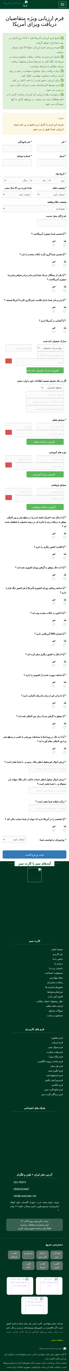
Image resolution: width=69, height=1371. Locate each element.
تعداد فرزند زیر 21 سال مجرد (18, 187)
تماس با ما (58, 958)
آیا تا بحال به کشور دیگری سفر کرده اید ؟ (45, 654)
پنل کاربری (58, 954)
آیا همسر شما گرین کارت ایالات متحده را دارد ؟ (43, 254)
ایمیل (62, 156)
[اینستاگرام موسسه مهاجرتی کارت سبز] (34, 1119)
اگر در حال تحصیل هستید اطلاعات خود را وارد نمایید (41, 380)
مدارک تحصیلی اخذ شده (54, 341)
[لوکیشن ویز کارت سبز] (12, 1214)
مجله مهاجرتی (56, 977)
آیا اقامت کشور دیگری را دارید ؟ (50, 546)
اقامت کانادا (28, 1265)
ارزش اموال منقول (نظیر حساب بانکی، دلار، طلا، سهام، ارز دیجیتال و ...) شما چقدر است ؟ (37, 781)
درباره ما (58, 963)
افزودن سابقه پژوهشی (44, 507)
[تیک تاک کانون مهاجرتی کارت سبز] (25, 1161)
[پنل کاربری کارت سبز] (19, 6)
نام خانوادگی (25, 142)
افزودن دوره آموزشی (44, 474)
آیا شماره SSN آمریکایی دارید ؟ (50, 633)
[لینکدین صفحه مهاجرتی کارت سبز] (43, 1150)
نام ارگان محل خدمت (56, 216)
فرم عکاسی (57, 1084)
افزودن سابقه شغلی (44, 441)
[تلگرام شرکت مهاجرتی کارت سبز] (34, 1129)
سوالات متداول (55, 1010)
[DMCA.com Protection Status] (52, 1349)
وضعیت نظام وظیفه (56, 201)
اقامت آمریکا (42, 1265)
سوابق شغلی (59, 419)
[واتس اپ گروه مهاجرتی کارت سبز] (43, 1140)
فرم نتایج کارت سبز (53, 1089)
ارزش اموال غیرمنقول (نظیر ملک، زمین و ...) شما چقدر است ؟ (35, 761)
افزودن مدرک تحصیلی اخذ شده (43, 370)
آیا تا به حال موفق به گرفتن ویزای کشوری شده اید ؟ (40, 567)
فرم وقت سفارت (55, 1051)
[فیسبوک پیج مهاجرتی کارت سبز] (34, 1161)
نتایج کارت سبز (57, 1255)
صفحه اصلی (57, 949)
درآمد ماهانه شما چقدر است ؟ (51, 801)
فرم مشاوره (57, 1037)
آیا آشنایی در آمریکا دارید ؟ (52, 320)
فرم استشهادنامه (54, 1075)
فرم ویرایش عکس (54, 1080)
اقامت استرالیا (14, 1255)
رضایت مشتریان (55, 982)
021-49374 (20, 1182)
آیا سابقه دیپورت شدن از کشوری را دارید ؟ (45, 675)
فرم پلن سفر (56, 1065)
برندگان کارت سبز (42, 1255)
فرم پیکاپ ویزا (56, 1056)
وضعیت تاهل (59, 187)
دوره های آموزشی (57, 452)
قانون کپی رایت (55, 996)
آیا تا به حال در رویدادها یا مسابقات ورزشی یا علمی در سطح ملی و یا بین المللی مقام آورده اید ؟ (34, 739)
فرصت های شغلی (54, 1005)
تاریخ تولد (61, 173)
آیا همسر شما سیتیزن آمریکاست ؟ (48, 233)
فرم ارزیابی (57, 1042)
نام (64, 142)
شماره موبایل (24, 156)
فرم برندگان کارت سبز (52, 1094)
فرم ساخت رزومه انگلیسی (50, 1061)
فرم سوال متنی (55, 1047)
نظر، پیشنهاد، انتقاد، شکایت (49, 1001)
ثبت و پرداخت (34, 854)
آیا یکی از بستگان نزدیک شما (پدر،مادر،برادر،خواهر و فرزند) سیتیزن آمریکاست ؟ (37, 277)
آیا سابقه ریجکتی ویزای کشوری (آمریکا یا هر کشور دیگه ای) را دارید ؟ (36, 590)
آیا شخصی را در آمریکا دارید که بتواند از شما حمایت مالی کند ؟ (35, 819)
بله (65, 240)
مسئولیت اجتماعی (54, 972)
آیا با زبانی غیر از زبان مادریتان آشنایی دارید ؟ (43, 695)
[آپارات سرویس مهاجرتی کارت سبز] (25, 1140)
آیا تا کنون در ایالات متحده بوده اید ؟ (48, 613)
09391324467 (21, 1189)
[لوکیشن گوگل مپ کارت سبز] (17, 1214)
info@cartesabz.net (25, 1195)
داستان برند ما (56, 968)
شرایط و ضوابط (55, 991)
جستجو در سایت (55, 1015)
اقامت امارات (56, 1265)
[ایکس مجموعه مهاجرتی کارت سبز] (34, 1150)
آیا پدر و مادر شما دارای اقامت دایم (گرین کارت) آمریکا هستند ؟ (35, 300)
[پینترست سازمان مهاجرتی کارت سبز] (43, 1161)
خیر (54, 240)
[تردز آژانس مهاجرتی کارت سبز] (25, 1150)
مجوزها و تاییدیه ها (54, 987)
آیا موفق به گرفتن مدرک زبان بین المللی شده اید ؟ (41, 716)
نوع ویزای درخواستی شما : (52, 839)
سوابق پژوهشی (58, 484)
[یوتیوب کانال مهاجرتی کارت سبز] (34, 1140)
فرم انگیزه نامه (55, 1070)
